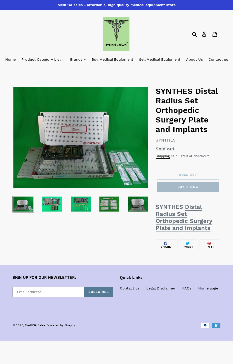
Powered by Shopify (60, 325)
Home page (208, 288)
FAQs (186, 288)
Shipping (163, 156)
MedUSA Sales (35, 325)
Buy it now (188, 187)
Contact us (129, 288)
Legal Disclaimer (160, 288)
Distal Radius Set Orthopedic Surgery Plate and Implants (184, 217)
